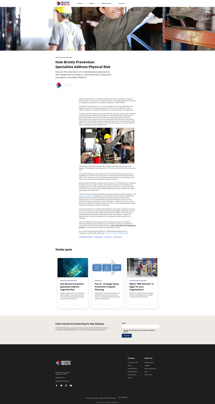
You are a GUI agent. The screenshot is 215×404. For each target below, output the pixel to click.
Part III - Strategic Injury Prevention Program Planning (107, 286)
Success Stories (132, 374)
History (130, 365)
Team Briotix (68, 84)
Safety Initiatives (117, 237)
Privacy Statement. (123, 397)
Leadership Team (132, 368)
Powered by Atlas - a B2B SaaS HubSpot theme (107, 402)
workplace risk (108, 237)
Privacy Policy (148, 374)
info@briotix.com (60, 377)
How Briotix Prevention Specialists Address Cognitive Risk (72, 286)
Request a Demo (149, 362)
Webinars (147, 365)
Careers (130, 377)
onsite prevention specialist (86, 237)
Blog (146, 371)
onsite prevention (98, 237)
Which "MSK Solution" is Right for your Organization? (142, 286)
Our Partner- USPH (133, 362)
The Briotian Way (132, 371)
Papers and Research (150, 368)
